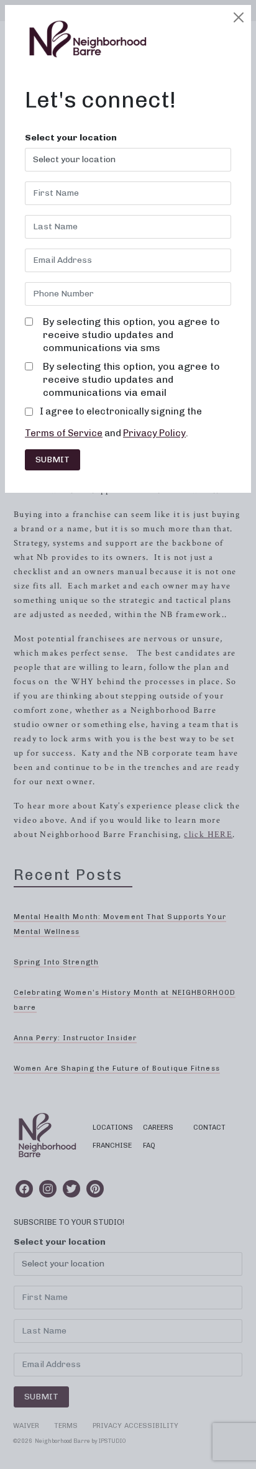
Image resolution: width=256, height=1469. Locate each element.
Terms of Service (64, 433)
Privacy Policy (154, 433)
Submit (52, 459)
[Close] (239, 17)
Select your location (71, 138)
